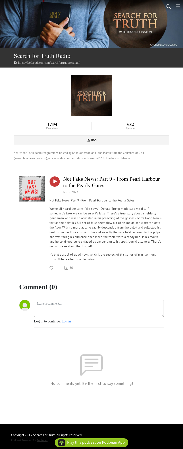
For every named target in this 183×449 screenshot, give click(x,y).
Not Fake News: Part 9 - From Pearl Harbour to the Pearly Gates (111, 182)
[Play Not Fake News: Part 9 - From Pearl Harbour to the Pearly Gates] (55, 181)
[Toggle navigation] (178, 6)
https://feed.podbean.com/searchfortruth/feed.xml (49, 62)
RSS (94, 140)
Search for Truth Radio (42, 56)
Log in (66, 321)
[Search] (169, 6)
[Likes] (51, 268)
